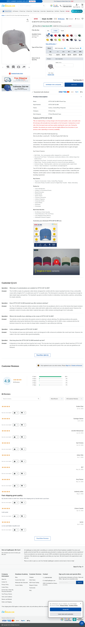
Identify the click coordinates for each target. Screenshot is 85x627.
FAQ (30, 590)
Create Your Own (78, 11)
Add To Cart (74, 84)
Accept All (65, 609)
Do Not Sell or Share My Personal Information (7, 590)
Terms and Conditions (7, 596)
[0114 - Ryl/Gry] (75, 40)
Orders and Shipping (6, 602)
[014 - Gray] (47, 35)
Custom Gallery (19, 585)
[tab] (49, 48)
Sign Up (80, 582)
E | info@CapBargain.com (49, 580)
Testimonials (32, 587)
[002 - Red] (55, 35)
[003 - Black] (59, 35)
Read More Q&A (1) (42, 355)
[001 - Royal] (51, 35)
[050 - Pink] (63, 40)
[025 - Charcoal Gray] (51, 40)
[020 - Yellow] (47, 40)
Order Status (32, 580)
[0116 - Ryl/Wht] (79, 40)
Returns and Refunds (7, 599)
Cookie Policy (5, 587)
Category (31, 577)
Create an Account (77, 365)
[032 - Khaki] (55, 40)
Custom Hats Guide (20, 580)
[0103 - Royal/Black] (71, 40)
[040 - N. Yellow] (59, 40)
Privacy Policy (5, 584)
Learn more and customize (65, 614)
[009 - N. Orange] (67, 35)
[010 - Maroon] (71, 35)
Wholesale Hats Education (21, 582)
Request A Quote (33, 585)
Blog (16, 577)
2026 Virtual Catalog (34, 582)
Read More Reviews (43, 538)
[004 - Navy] (63, 35)
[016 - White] (75, 35)
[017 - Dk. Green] (79, 35)
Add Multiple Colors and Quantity (53, 84)
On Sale (67, 11)
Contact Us (4, 582)
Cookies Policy (73, 605)
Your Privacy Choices (7, 594)
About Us (4, 579)
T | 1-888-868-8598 (47, 577)
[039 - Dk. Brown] (67, 40)
